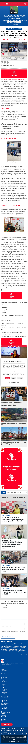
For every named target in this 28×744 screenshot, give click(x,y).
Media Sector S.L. (16, 382)
